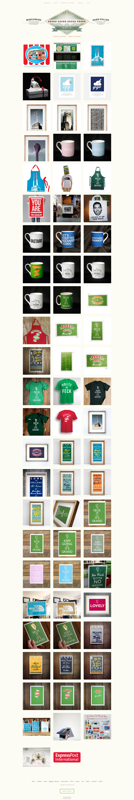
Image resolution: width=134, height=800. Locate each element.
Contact (80, 3)
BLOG (71, 781)
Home (33, 781)
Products (47, 3)
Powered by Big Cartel (67, 798)
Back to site (67, 791)
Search (100, 781)
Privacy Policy (64, 781)
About (56, 3)
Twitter (88, 781)
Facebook (94, 781)
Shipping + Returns (67, 3)
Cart (88, 3)
